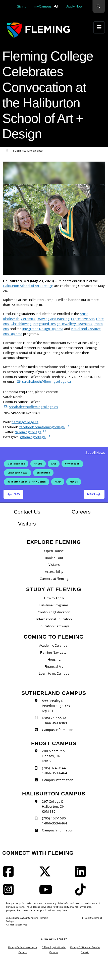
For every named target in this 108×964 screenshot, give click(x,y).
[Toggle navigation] (99, 27)
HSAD (58, 481)
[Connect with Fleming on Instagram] (10, 892)
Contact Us (27, 512)
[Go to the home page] (38, 30)
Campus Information (57, 729)
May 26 (74, 481)
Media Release (16, 463)
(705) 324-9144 (54, 768)
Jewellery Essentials (77, 323)
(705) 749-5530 (54, 717)
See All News (95, 452)
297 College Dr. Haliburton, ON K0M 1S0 (54, 806)
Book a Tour (54, 558)
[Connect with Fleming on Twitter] (46, 874)
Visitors (27, 524)
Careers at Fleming (54, 578)
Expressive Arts (83, 318)
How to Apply (54, 598)
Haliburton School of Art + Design (28, 285)
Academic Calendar (54, 645)
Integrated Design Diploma (42, 328)
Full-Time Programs (54, 605)
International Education (54, 619)
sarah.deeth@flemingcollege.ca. (47, 381)
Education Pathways (54, 626)
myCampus (43, 6)
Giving (21, 6)
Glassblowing (21, 323)
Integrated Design (47, 323)
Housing (54, 659)
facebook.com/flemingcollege (42, 427)
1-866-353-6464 (54, 722)
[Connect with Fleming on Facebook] (10, 874)
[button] (98, 6)
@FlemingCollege (28, 432)
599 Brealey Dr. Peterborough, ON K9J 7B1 (56, 705)
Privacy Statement (92, 917)
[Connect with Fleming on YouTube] (47, 892)
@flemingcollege (33, 437)
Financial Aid (54, 666)
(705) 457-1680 (54, 818)
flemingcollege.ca (25, 422)
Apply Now (74, 6)
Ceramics (28, 318)
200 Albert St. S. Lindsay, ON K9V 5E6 (54, 756)
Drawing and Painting (53, 318)
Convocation (72, 463)
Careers (88, 512)
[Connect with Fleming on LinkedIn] (82, 874)
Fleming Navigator (54, 652)
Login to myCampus (54, 673)
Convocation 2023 (18, 472)
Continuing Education (54, 612)
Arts (53, 463)
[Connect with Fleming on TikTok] (82, 892)
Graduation (43, 472)
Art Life (38, 463)
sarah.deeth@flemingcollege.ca (33, 406)
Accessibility (54, 571)
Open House (54, 551)
